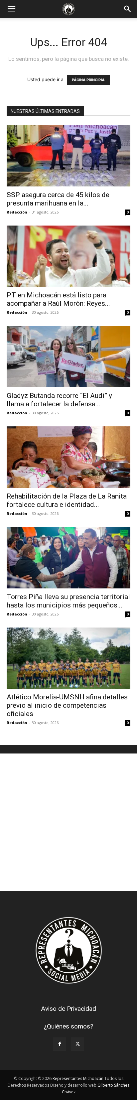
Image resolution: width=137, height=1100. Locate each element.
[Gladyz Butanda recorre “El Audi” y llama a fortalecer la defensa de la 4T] (68, 356)
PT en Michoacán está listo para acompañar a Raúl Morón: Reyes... (58, 299)
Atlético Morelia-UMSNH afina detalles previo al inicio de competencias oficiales (67, 705)
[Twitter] (77, 1044)
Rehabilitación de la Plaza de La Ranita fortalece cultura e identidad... (67, 500)
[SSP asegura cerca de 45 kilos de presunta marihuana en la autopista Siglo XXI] (68, 155)
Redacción (17, 212)
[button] (11, 9)
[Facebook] (59, 1044)
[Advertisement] (68, 822)
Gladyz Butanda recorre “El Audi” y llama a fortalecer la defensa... (59, 400)
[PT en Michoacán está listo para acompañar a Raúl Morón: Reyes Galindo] (68, 256)
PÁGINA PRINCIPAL (88, 80)
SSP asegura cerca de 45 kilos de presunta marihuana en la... (58, 199)
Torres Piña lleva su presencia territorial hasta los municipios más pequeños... (68, 601)
